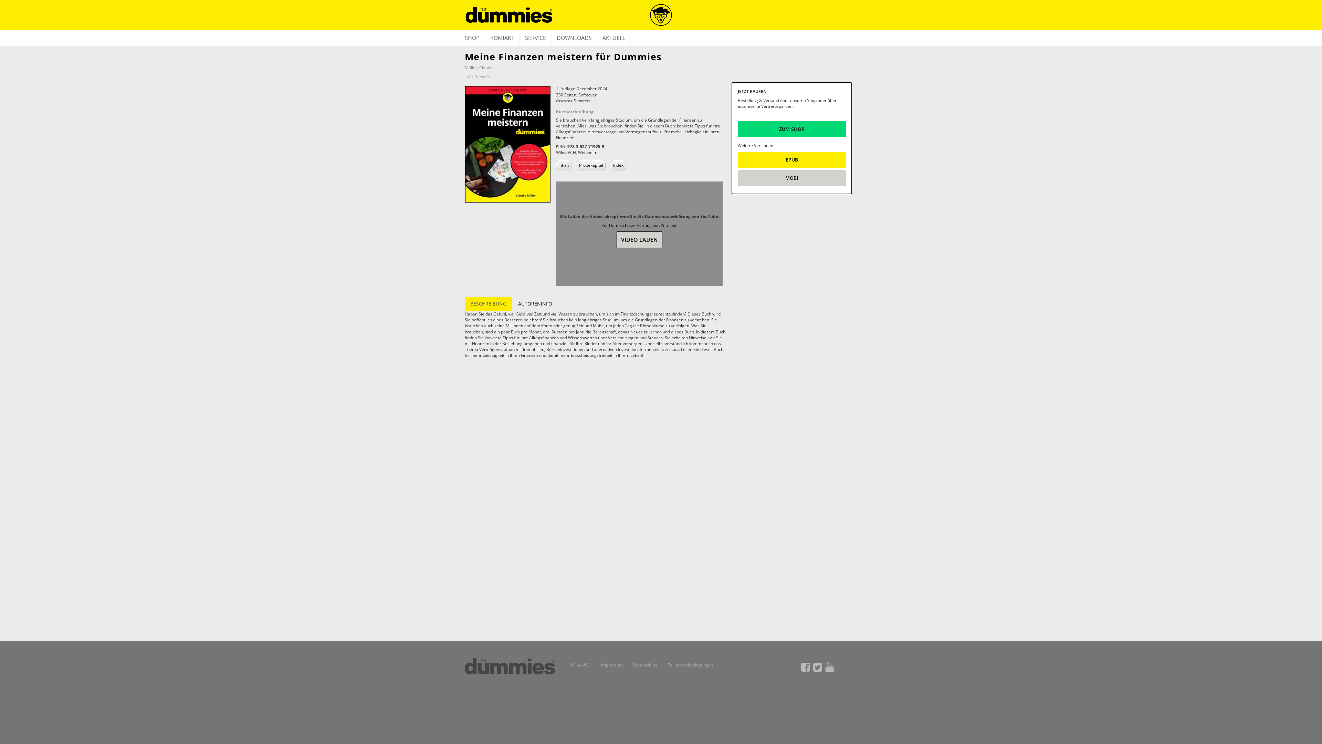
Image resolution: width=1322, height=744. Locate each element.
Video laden (639, 240)
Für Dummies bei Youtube (830, 667)
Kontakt (502, 38)
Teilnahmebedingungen (690, 665)
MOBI (791, 178)
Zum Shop (792, 129)
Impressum (612, 665)
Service (535, 38)
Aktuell (613, 38)
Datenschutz (645, 665)
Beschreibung (488, 303)
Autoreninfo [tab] (535, 303)
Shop (472, 38)
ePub (792, 159)
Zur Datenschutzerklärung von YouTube (639, 225)
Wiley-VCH (581, 665)
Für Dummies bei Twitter (817, 667)
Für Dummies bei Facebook (805, 667)
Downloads (574, 38)
